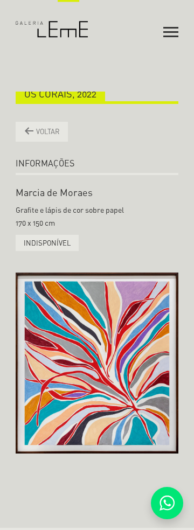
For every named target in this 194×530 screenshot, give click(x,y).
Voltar (47, 131)
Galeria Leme (52, 19)
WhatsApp (167, 503)
